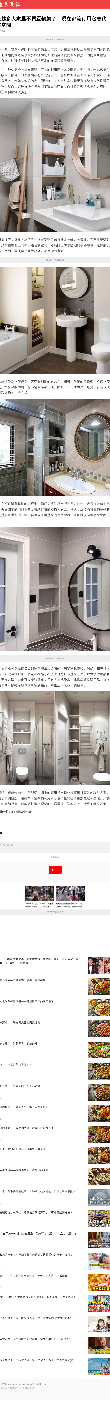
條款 (23, 1388)
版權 (32, 1388)
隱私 (27, 1388)
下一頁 (55, 870)
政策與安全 (15, 1388)
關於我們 (5, 1388)
